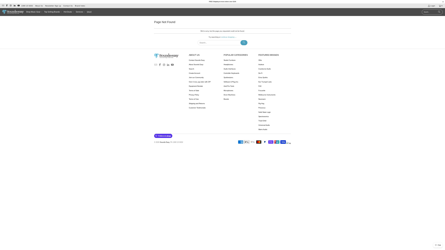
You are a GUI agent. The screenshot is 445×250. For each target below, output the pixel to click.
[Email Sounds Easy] (3, 6)
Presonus (261, 108)
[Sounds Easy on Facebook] (7, 6)
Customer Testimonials (197, 108)
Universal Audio (264, 125)
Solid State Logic (264, 112)
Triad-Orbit (262, 121)
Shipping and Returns (197, 103)
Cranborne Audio (264, 69)
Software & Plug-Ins (231, 82)
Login (433, 6)
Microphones (228, 90)
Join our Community (196, 77)
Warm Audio (262, 129)
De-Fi (260, 73)
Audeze (261, 64)
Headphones (228, 64)
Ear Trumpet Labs (265, 82)
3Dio (260, 60)
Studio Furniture (229, 60)
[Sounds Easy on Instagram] (11, 6)
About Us (39, 6)
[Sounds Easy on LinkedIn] (14, 6)
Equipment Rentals (196, 86)
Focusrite (261, 90)
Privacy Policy (194, 95)
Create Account (194, 73)
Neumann (262, 99)
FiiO (259, 86)
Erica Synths (263, 77)
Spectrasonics (263, 116)
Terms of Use (194, 99)
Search (191, 69)
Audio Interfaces (230, 69)
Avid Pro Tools (229, 86)
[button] (34, 12)
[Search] (439, 12)
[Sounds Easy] (13, 12)
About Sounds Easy (196, 64)
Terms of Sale (194, 90)
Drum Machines (229, 95)
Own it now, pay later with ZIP (200, 82)
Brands (226, 99)
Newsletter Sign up (53, 6)
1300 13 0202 (27, 6)
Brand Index (80, 6)
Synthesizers (228, 77)
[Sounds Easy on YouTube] (18, 6)
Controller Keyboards (231, 73)
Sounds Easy (164, 142)
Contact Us (68, 6)
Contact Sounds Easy (197, 60)
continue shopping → (229, 37)
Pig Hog (261, 103)
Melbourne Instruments (266, 95)
